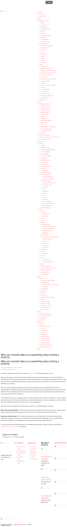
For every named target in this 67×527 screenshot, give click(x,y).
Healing (41, 143)
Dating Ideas (44, 27)
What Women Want (46, 270)
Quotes (43, 293)
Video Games (44, 97)
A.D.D (42, 58)
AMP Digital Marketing (20, 524)
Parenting (41, 299)
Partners (41, 324)
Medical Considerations (47, 95)
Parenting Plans (45, 106)
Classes (41, 264)
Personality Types (44, 43)
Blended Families (45, 301)
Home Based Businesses (49, 226)
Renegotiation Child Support (48, 126)
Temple (43, 83)
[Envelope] (56, 6)
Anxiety (43, 56)
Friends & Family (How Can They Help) (49, 137)
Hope (39, 276)
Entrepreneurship (45, 224)
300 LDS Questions (48, 176)
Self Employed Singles (45, 347)
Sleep (42, 218)
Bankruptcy (44, 122)
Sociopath (43, 62)
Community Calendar (44, 315)
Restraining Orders (46, 108)
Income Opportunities (46, 345)
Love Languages (45, 89)
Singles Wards (43, 318)
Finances (43, 251)
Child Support (44, 114)
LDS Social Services (46, 129)
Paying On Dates (45, 81)
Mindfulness (44, 158)
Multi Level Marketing (48, 228)
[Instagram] (52, 6)
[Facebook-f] (48, 6)
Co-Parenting (44, 309)
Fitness (43, 220)
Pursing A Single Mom (46, 74)
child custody (32, 373)
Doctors (43, 332)
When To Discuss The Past (48, 72)
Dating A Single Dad (46, 68)
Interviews (45, 243)
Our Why (40, 12)
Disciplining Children (46, 305)
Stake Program (45, 234)
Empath (43, 60)
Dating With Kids (45, 29)
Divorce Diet (46, 214)
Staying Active (45, 288)
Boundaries (44, 77)
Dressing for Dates (46, 35)
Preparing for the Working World (49, 237)
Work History (46, 245)
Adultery (43, 87)
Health (41, 210)
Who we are (42, 14)
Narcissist (43, 50)
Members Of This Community (50, 284)
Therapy (43, 145)
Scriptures (45, 286)
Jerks (42, 52)
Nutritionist (44, 334)
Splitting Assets (45, 112)
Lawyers (43, 328)
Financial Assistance (48, 261)
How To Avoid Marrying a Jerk (49, 268)
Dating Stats (44, 66)
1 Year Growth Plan (46, 266)
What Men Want (45, 272)
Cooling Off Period (46, 131)
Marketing (45, 232)
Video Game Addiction (48, 203)
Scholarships (46, 259)
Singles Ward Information (47, 297)
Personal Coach (45, 338)
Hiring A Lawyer (45, 110)
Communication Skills (46, 205)
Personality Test (45, 47)
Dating (39, 18)
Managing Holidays (46, 172)
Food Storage (44, 253)
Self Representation (46, 120)
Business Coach (45, 343)
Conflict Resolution (46, 207)
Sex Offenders (45, 91)
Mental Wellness (45, 153)
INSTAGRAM (60, 443)
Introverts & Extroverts (47, 45)
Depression (44, 54)
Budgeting (43, 249)
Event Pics (42, 320)
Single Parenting (45, 303)
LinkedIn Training (47, 239)
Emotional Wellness (46, 156)
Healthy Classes (45, 147)
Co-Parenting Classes (45, 139)
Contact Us (42, 16)
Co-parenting (44, 274)
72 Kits (43, 255)
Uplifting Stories (45, 282)
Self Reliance (42, 222)
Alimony (43, 116)
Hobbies (43, 168)
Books (42, 23)
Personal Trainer (45, 336)
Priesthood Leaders (44, 135)
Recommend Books (46, 174)
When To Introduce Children (48, 85)
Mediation (43, 118)
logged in (11, 437)
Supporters (40, 322)
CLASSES (18, 443)
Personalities (44, 170)
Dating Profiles (45, 39)
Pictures (43, 33)
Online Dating (42, 37)
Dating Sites (44, 25)
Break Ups (43, 162)
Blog (39, 349)
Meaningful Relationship (49, 149)
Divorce (40, 102)
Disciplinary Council (46, 166)
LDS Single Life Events (45, 313)
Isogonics (45, 216)
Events (39, 311)
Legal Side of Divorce (45, 104)
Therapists (44, 330)
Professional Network (45, 326)
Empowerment (41, 141)
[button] (50, 11)
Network (32, 443)
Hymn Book (44, 295)
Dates (40, 64)
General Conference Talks (48, 280)
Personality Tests (47, 185)
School (43, 257)
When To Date (45, 164)
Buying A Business (47, 230)
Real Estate (42, 133)
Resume (45, 241)
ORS (42, 124)
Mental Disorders (45, 160)
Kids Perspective (45, 307)
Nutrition (43, 212)
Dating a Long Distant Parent (48, 70)
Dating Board (42, 99)
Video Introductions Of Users (48, 79)
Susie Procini (46, 340)
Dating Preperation (44, 21)
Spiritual (41, 278)
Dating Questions (45, 41)
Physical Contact (45, 93)
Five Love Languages (48, 178)
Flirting (43, 31)
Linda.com (45, 247)
